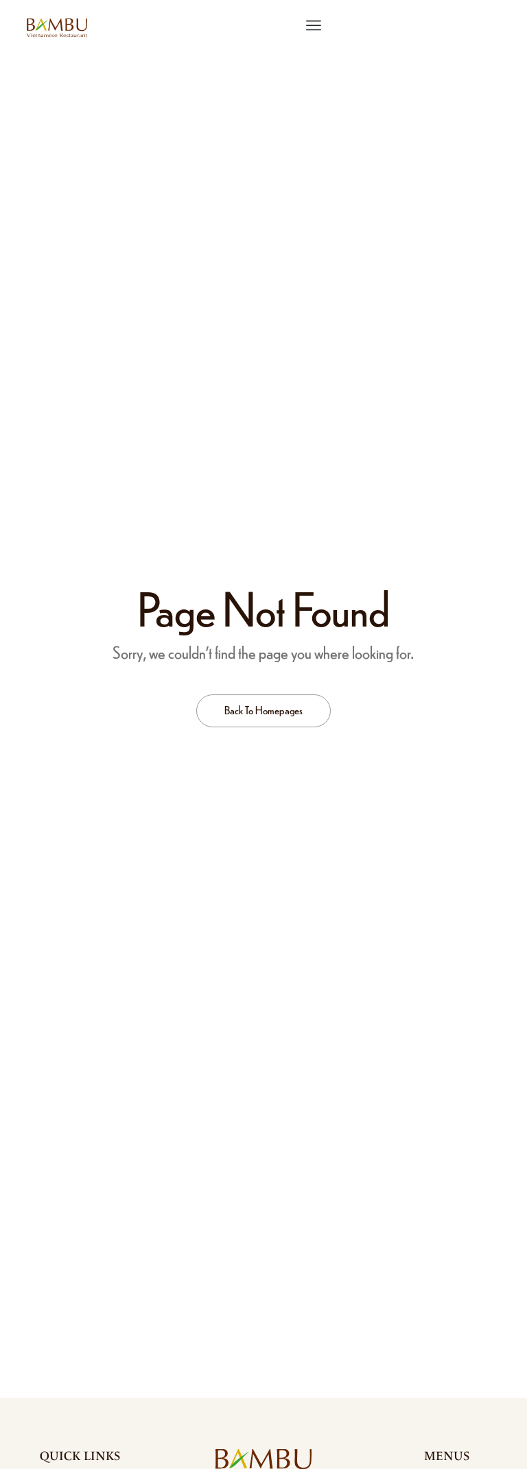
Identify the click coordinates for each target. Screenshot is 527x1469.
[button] (314, 25)
